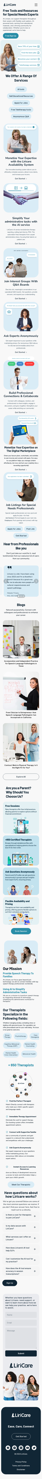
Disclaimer (21, 1469)
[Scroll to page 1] (18, 596)
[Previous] (6, 581)
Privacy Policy (21, 1462)
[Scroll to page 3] (23, 596)
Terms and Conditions (21, 1466)
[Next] (36, 581)
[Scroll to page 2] (21, 596)
